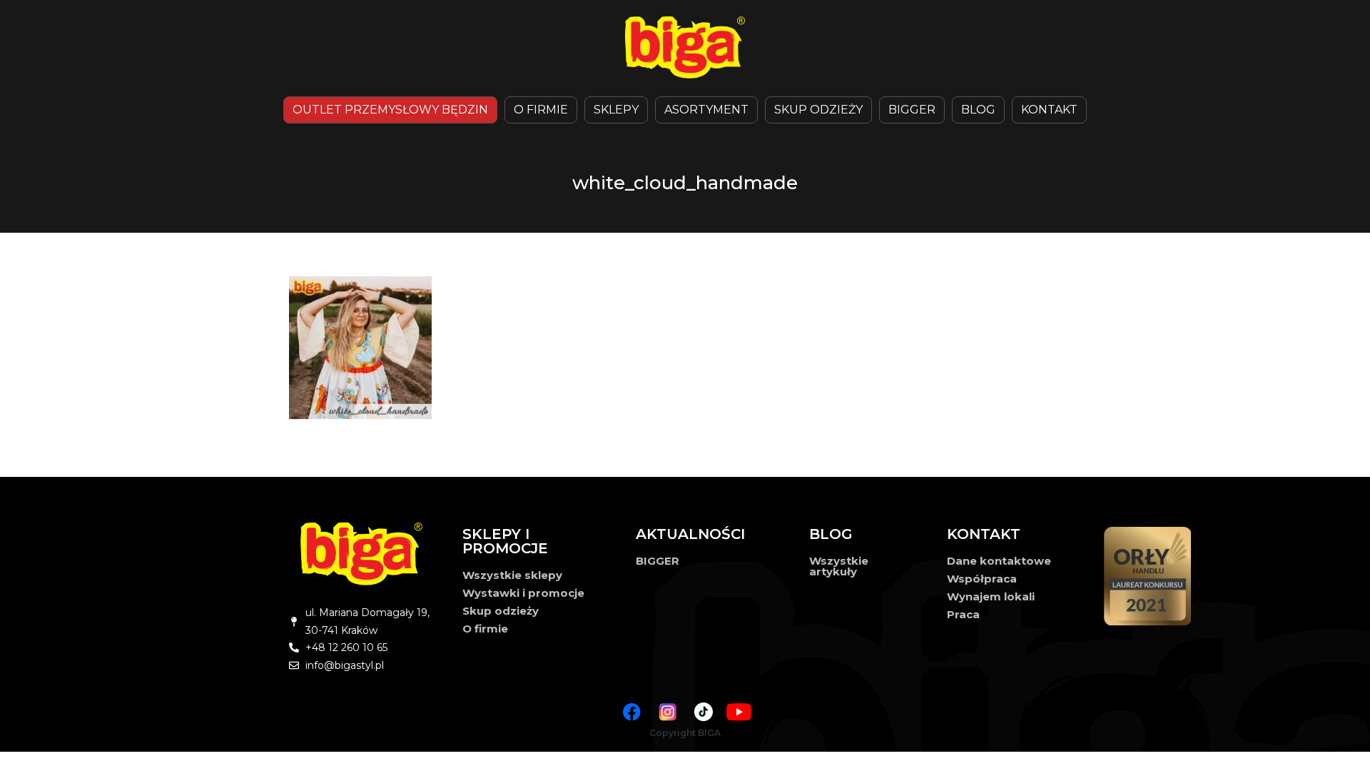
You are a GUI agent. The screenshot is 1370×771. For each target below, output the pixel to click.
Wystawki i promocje (523, 593)
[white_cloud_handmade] (695, 347)
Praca (963, 614)
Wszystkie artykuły (838, 566)
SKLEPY (616, 109)
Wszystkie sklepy (512, 575)
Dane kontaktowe (999, 561)
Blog (978, 109)
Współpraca (982, 578)
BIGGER (911, 109)
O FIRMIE (541, 109)
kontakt (1049, 109)
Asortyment (706, 109)
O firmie (485, 628)
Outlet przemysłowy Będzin (390, 109)
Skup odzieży (818, 109)
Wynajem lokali (991, 596)
